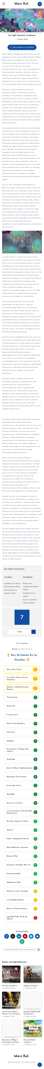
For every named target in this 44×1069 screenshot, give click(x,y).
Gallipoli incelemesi (31, 985)
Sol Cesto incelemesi (9, 985)
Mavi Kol (21, 4)
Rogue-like (19, 54)
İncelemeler (23, 643)
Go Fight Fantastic (25, 649)
